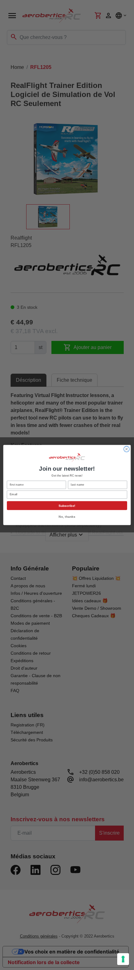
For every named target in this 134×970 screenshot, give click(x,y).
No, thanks (67, 517)
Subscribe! (67, 505)
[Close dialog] (126, 449)
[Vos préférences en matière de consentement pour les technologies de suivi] (123, 959)
